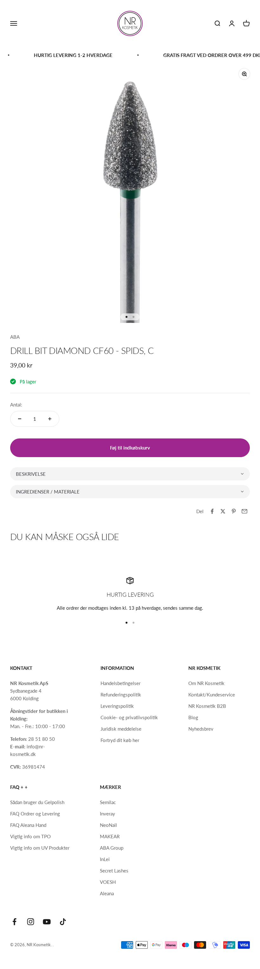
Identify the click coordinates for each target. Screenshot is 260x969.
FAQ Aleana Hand (28, 825)
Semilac (108, 802)
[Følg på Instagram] (30, 921)
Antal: (16, 404)
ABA (15, 337)
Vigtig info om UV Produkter (39, 848)
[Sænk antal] (19, 418)
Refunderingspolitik (121, 694)
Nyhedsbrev (200, 729)
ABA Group (111, 848)
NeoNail (108, 825)
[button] (130, 474)
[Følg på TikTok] (63, 921)
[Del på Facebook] (212, 511)
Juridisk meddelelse (121, 729)
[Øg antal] (50, 418)
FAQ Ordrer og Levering (35, 813)
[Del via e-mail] (244, 511)
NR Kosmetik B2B (207, 706)
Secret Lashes (114, 870)
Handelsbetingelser (120, 683)
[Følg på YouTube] (46, 921)
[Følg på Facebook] (14, 921)
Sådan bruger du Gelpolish (37, 802)
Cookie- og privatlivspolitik (129, 717)
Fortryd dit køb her (120, 740)
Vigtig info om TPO (30, 836)
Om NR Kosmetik (206, 683)
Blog (193, 717)
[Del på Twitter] (223, 511)
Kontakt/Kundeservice (211, 694)
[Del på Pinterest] (233, 511)
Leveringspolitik (117, 706)
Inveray (107, 813)
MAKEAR (110, 836)
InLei (105, 859)
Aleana (107, 893)
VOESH (108, 882)
